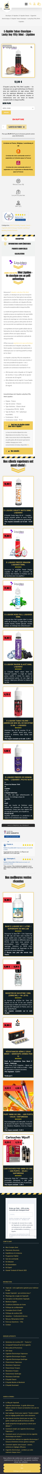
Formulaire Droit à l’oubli (14, 1310)
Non (22, 1468)
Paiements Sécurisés (12, 1250)
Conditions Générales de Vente (16, 1305)
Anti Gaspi (9, 1351)
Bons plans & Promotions (14, 1348)
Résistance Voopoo (12, 1371)
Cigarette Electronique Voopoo (16, 1356)
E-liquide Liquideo (22, 228)
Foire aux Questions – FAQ (14, 1322)
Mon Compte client (12, 1247)
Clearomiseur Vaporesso (14, 1362)
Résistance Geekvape (13, 1377)
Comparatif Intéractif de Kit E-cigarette (18, 1345)
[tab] (18, 238)
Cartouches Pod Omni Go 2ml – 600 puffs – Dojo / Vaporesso (18, 1171)
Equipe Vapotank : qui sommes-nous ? (18, 1293)
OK (22, 1465)
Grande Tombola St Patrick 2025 (16, 1270)
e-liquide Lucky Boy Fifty (10, 273)
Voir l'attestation (12, 836)
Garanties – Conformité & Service (16, 1316)
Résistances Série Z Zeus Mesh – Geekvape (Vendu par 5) (18, 1054)
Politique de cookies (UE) (14, 1313)
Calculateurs (19, 253)
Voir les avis (20, 220)
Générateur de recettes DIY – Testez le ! (18, 1342)
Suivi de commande (12, 1259)
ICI (28, 445)
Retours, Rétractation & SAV (15, 1319)
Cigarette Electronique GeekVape (16, 1359)
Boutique (8, 15)
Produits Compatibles (19, 248)
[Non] (40, 1465)
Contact (8, 1325)
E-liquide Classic (11, 1379)
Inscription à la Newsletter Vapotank (17, 1299)
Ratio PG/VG (7, 103)
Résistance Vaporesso (13, 1365)
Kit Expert (9, 1267)
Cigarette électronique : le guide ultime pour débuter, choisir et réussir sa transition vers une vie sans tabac (22, 1408)
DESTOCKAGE (14, 225)
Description (20, 239)
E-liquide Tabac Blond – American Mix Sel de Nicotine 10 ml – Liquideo (18, 723)
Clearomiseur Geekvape (13, 1374)
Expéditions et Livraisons (14, 1253)
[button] (31, 47)
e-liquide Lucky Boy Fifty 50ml (20, 292)
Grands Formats (12, 230)
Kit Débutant (10, 1262)
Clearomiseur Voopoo (13, 1368)
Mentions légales (11, 1302)
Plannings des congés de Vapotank (17, 1296)
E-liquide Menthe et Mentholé (15, 1382)
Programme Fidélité (12, 1256)
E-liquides (15, 15)
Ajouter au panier (15, 127)
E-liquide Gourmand (12, 1385)
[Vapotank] (7, 5)
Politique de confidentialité (14, 1307)
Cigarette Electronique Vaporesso (17, 1353)
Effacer (6, 112)
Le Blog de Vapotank (12, 1402)
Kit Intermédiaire (11, 1265)
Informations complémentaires (19, 243)
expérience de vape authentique (23, 343)
